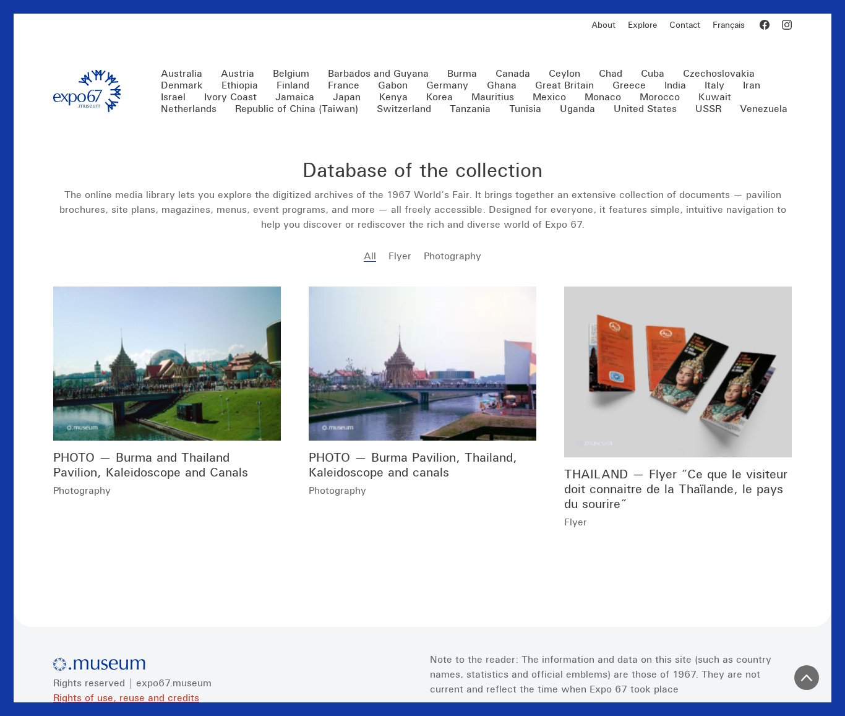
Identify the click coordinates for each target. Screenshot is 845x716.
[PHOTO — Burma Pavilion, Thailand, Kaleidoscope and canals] (422, 364)
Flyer (399, 256)
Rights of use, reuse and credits (126, 697)
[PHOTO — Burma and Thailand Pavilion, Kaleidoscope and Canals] (167, 364)
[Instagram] (787, 25)
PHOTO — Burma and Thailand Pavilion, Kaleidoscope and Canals (150, 464)
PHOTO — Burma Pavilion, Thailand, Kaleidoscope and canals (413, 464)
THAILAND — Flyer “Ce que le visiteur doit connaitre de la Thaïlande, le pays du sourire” (675, 488)
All (370, 256)
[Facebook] (765, 25)
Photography (452, 256)
